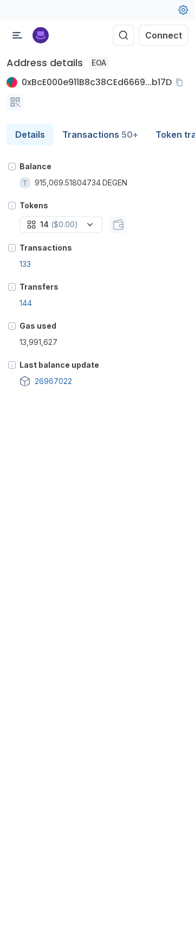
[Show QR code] (15, 102)
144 (26, 303)
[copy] (181, 82)
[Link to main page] (40, 35)
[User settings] (183, 9)
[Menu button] (17, 35)
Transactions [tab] (100, 134)
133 (25, 263)
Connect (163, 35)
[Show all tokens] (118, 224)
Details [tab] (30, 134)
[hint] (11, 166)
